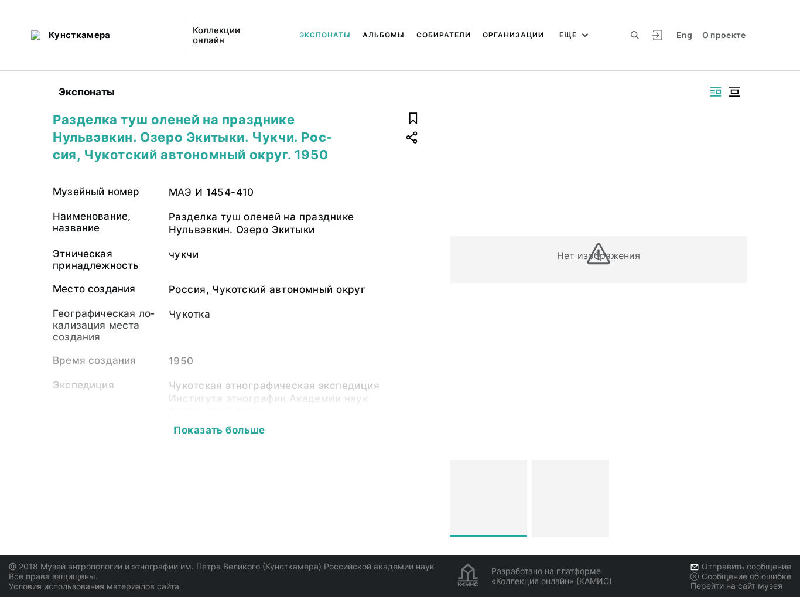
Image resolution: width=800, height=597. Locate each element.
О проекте (724, 35)
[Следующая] (733, 498)
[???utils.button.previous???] (464, 498)
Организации (513, 34)
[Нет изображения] (488, 498)
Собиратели (443, 34)
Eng (684, 35)
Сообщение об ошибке (746, 576)
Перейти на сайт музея (736, 586)
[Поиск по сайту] (634, 35)
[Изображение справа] (715, 92)
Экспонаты (325, 34)
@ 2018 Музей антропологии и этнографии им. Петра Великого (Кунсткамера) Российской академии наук (222, 566)
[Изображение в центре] (734, 92)
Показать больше (219, 430)
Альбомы (384, 34)
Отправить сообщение (746, 566)
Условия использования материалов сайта (94, 586)
